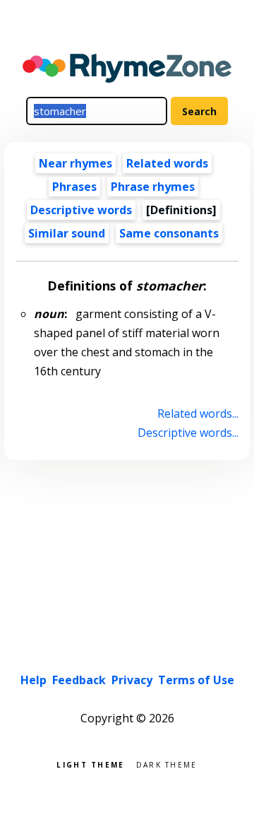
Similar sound (66, 233)
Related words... (197, 413)
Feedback (79, 680)
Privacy (131, 680)
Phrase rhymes (153, 186)
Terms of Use (196, 680)
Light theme (90, 763)
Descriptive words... (188, 432)
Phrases (74, 186)
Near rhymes (75, 163)
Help (33, 680)
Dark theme (167, 763)
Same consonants (169, 233)
